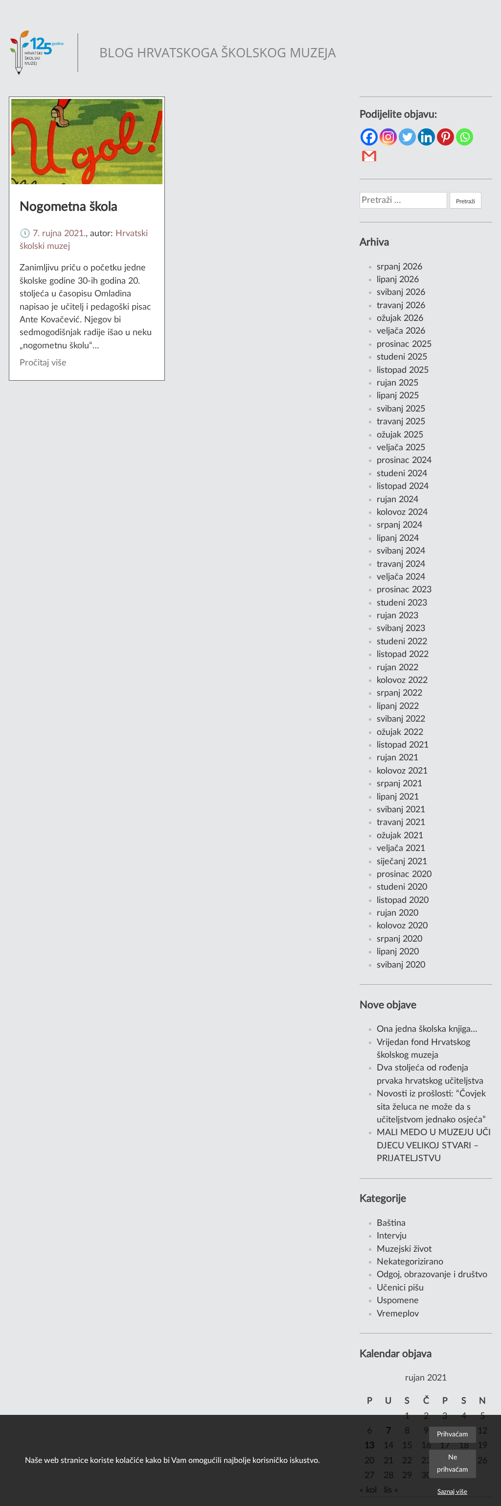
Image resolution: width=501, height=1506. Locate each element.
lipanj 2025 (398, 395)
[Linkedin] (426, 137)
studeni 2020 (402, 887)
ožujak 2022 (400, 732)
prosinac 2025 (404, 344)
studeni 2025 (402, 357)
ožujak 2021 (400, 835)
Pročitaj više (43, 363)
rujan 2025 (397, 383)
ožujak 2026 (400, 318)
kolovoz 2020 (402, 926)
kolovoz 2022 (402, 680)
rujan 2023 (397, 615)
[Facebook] (369, 137)
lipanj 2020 (398, 951)
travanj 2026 (401, 305)
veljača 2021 (401, 848)
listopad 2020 (403, 900)
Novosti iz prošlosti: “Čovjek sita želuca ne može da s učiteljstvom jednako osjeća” (431, 1107)
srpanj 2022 (399, 693)
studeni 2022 (402, 641)
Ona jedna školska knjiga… (427, 1029)
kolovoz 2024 (402, 512)
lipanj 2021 (398, 797)
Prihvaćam (452, 1434)
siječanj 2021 (402, 861)
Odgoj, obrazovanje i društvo (432, 1274)
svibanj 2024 (401, 551)
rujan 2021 (397, 757)
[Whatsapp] (464, 137)
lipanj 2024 (398, 538)
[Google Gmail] (369, 156)
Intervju (392, 1236)
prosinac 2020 (404, 874)
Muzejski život (404, 1249)
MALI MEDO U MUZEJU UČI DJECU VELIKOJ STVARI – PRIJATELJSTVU (434, 1145)
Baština (391, 1223)
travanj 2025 (401, 421)
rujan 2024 (397, 499)
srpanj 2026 (399, 267)
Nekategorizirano (410, 1262)
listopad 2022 (403, 654)
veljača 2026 (401, 331)
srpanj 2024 (399, 525)
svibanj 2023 (401, 628)
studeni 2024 (402, 473)
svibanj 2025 (401, 409)
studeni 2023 (402, 603)
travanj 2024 (401, 564)
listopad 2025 (403, 370)
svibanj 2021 (401, 809)
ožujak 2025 (400, 435)
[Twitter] (407, 137)
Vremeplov (398, 1314)
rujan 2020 (397, 913)
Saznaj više (452, 1492)
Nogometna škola (68, 206)
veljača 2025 (401, 447)
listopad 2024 (403, 486)
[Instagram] (388, 137)
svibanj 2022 (401, 719)
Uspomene (398, 1300)
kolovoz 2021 (402, 771)
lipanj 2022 (398, 706)
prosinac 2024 (404, 460)
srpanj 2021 (399, 783)
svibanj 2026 (401, 292)
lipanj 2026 (398, 279)
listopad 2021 (403, 745)
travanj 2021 (401, 822)
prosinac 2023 (404, 589)
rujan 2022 (397, 667)
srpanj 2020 (399, 939)
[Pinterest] (445, 137)
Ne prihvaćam (452, 1463)
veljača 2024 (401, 577)
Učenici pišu (400, 1288)
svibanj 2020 (401, 965)
